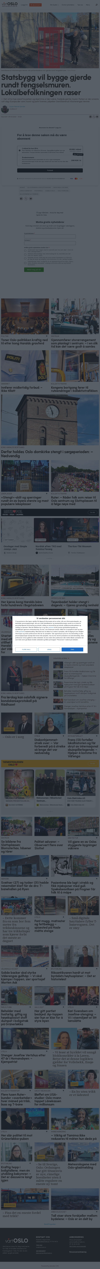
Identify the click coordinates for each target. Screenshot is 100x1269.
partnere (51, 627)
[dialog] (50, 634)
